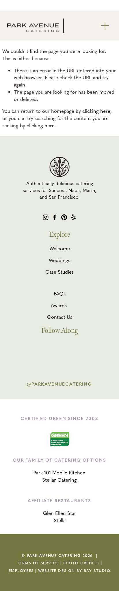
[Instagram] (46, 217)
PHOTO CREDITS (81, 563)
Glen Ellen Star (59, 512)
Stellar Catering (59, 479)
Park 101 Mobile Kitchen (59, 472)
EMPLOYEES (21, 570)
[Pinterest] (64, 217)
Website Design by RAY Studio (74, 570)
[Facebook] (55, 217)
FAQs (60, 293)
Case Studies (59, 271)
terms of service (38, 563)
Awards (59, 305)
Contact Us (59, 316)
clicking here (96, 110)
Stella (60, 520)
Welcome (59, 248)
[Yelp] (73, 217)
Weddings (59, 260)
